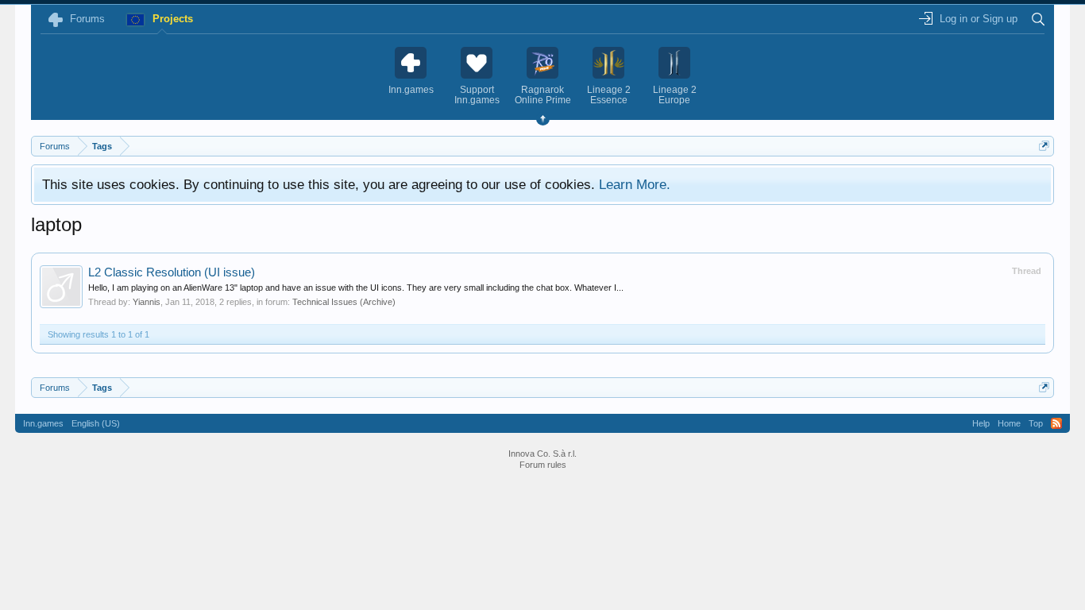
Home (1009, 423)
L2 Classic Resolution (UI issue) (171, 272)
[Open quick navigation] (1044, 146)
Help (981, 423)
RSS (1056, 423)
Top (1036, 423)
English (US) (95, 423)
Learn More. (634, 184)
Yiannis (146, 302)
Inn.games (43, 423)
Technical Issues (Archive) (344, 302)
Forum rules (542, 464)
